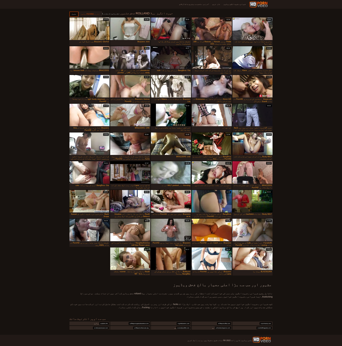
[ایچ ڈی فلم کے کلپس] (261, 339)
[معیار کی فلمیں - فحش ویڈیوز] (259, 4)
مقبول (74, 14)
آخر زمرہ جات (204, 4)
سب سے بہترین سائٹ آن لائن (189, 4)
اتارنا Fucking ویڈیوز (90, 14)
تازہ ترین (216, 4)
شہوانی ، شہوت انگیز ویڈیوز (234, 4)
